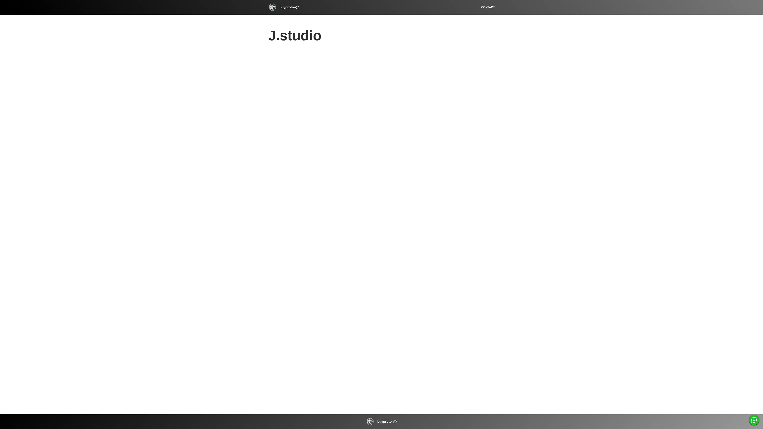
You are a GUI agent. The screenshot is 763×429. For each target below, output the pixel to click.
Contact (488, 7)
